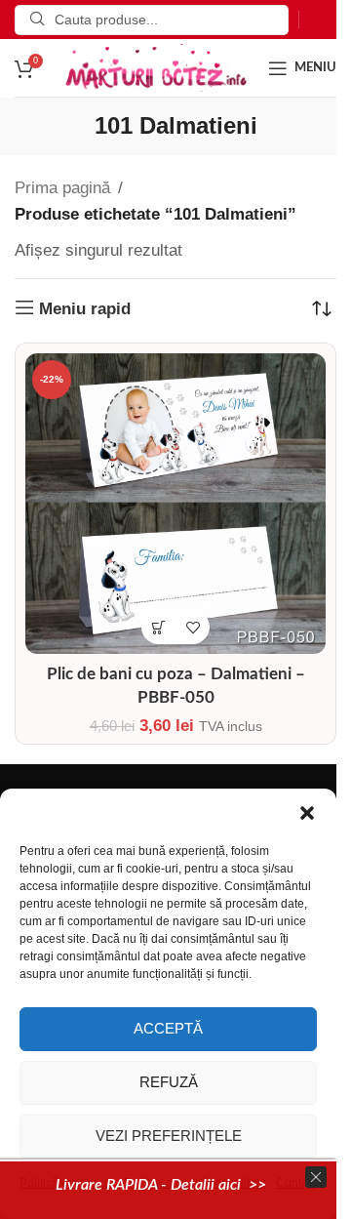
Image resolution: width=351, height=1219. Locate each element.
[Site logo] (156, 67)
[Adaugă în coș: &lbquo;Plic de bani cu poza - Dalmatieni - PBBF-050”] (158, 627)
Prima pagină (62, 188)
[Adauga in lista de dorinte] (193, 627)
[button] (307, 813)
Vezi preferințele (169, 1135)
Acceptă (168, 1028)
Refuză (168, 1082)
